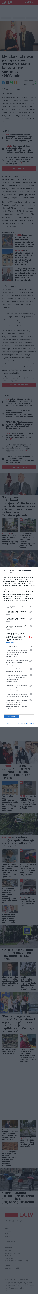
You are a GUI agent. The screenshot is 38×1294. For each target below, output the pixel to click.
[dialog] (19, 647)
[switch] (30, 612)
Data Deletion (7, 723)
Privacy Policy (30, 723)
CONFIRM (11, 716)
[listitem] (19, 606)
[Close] (34, 571)
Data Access (19, 723)
